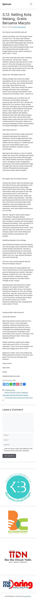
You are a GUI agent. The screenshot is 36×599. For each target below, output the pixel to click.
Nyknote (7, 4)
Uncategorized (10, 390)
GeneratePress (26, 596)
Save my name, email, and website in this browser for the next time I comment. (18, 450)
